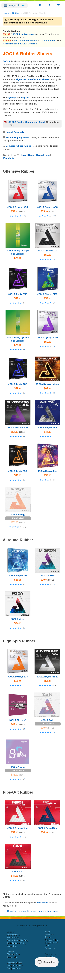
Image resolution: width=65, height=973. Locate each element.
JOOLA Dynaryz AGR (17, 207)
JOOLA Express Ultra (17, 828)
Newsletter (50, 957)
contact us (42, 902)
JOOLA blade (48, 40)
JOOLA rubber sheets (24, 34)
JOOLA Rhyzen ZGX (47, 427)
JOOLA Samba (18, 767)
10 (54, 685)
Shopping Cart (13, 954)
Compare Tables (14, 968)
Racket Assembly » (16, 132)
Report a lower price (48, 911)
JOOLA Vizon (17, 619)
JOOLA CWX (18, 872)
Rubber (16, 13)
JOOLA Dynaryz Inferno (47, 384)
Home (6, 13)
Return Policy (13, 937)
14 (24, 527)
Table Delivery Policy (16, 943)
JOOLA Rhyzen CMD (47, 294)
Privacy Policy (51, 940)
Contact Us (12, 946)
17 (24, 837)
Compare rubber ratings (18, 146)
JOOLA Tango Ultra (47, 828)
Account (10, 951)
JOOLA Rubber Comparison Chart (27, 122)
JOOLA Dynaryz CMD (47, 337)
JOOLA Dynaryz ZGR (18, 677)
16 (24, 216)
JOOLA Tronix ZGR (17, 471)
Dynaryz (11, 97)
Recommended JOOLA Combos (20, 43)
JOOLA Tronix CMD (17, 294)
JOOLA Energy (17, 514)
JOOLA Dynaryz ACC (47, 207)
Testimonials (12, 957)
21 (54, 216)
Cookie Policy (51, 943)
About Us (49, 934)
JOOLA (7, 61)
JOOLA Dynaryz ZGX (47, 251)
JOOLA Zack (47, 720)
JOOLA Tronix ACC (17, 384)
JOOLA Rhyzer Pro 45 (17, 427)
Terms (48, 937)
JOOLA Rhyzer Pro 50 (47, 677)
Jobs (47, 945)
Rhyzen (25, 97)
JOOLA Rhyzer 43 (17, 720)
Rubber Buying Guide (17, 137)
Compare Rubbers (15, 965)
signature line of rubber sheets (32, 79)
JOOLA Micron (47, 576)
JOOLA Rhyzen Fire (47, 471)
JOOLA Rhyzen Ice (18, 576)
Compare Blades (14, 963)
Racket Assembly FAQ (17, 940)
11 (24, 685)
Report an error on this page (21, 911)
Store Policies (13, 935)
